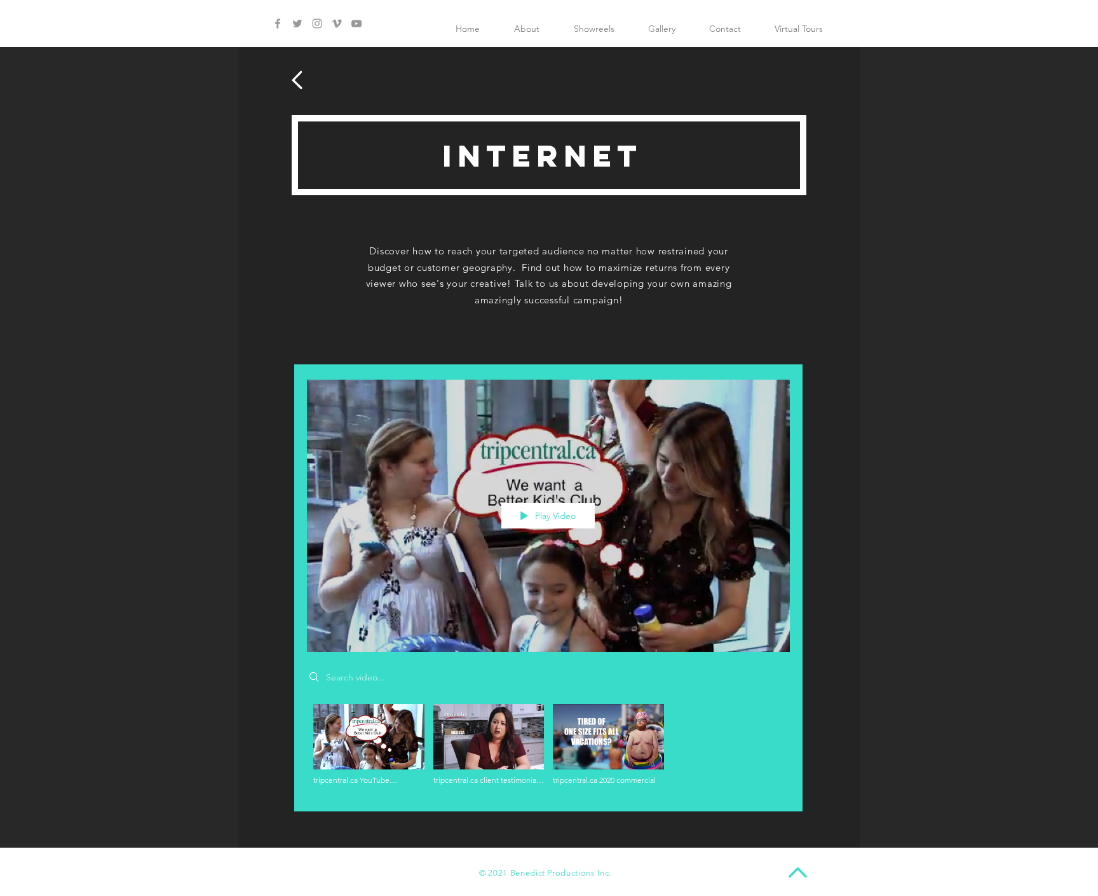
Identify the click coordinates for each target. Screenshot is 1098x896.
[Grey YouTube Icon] (356, 23)
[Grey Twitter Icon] (297, 23)
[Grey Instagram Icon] (317, 23)
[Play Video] (369, 745)
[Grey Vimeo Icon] (336, 23)
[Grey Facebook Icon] (277, 23)
